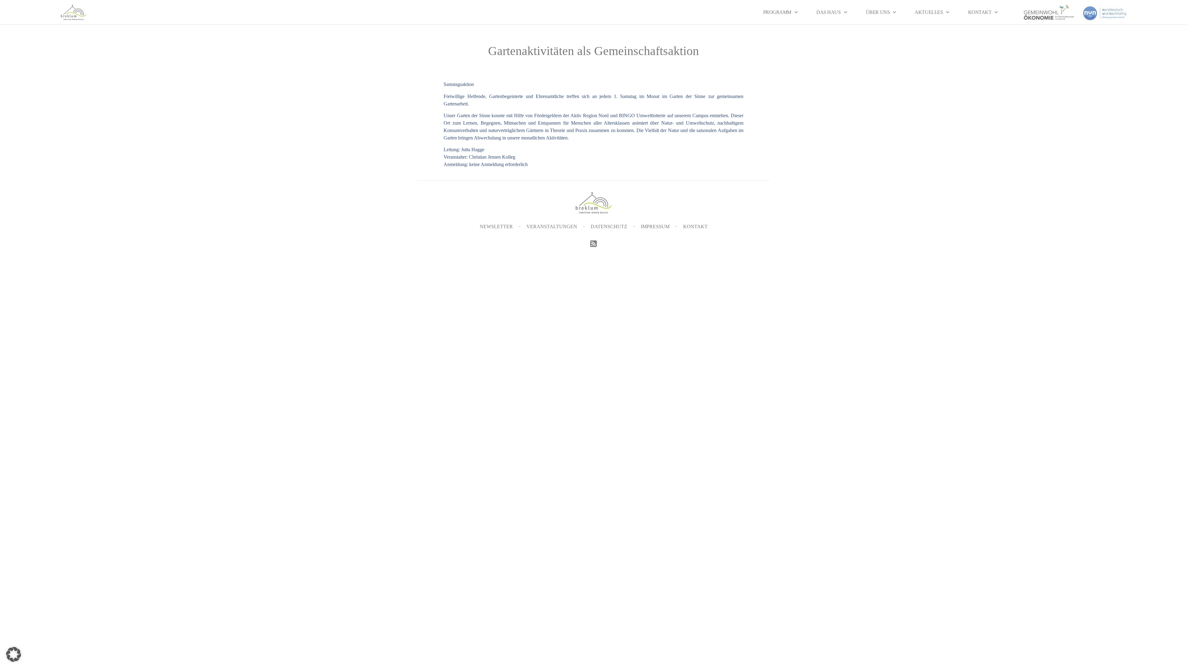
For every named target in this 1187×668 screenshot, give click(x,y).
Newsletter (496, 226)
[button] (13, 654)
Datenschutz (609, 226)
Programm (777, 12)
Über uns (878, 12)
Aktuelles (929, 12)
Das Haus (828, 12)
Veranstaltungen (551, 226)
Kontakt (980, 12)
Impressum (655, 226)
